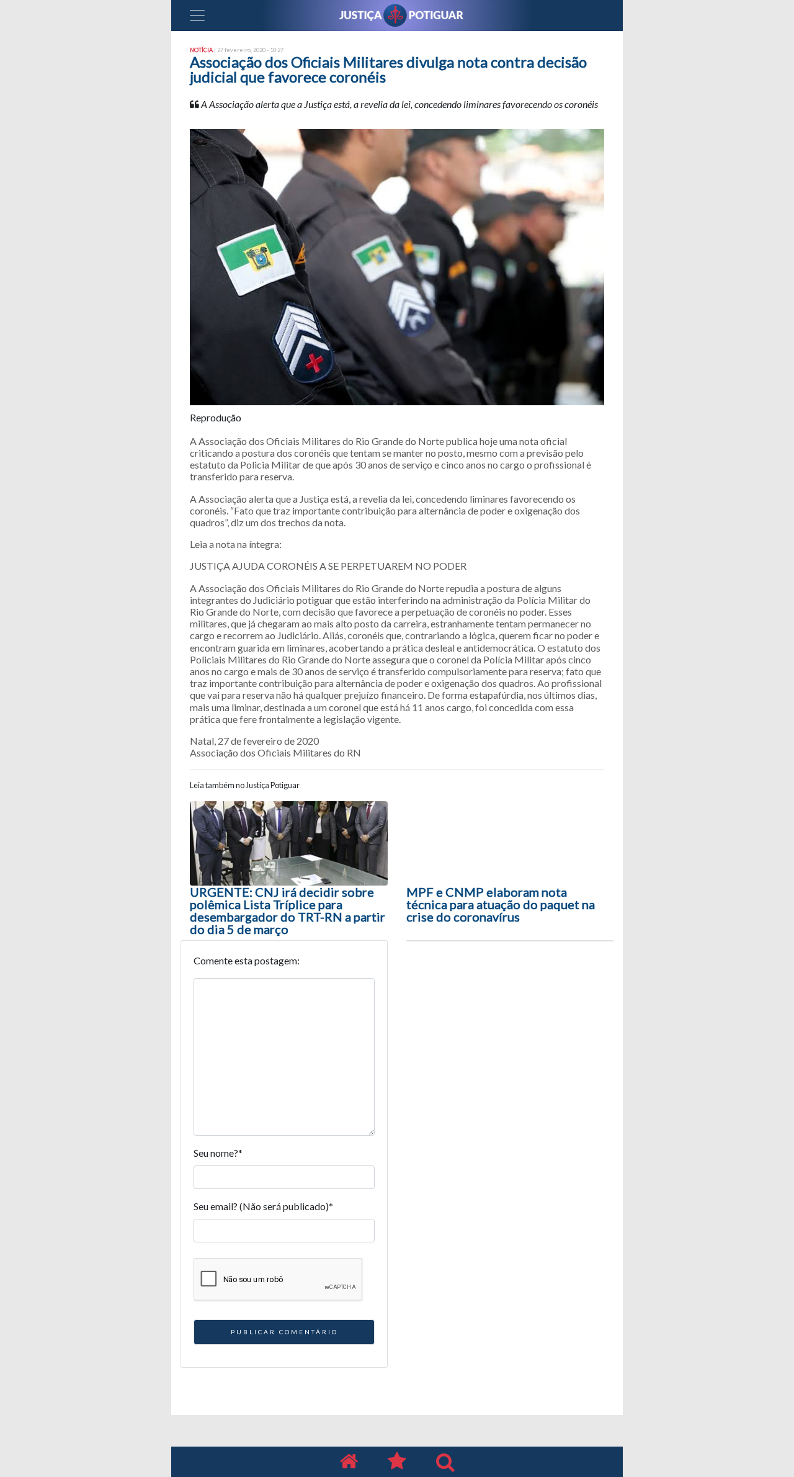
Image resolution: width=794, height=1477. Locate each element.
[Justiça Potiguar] (348, 1462)
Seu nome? (218, 1153)
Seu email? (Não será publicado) (263, 1206)
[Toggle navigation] (197, 15)
